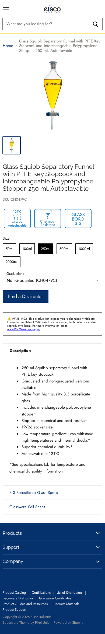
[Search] (95, 24)
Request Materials (66, 603)
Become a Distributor (18, 598)
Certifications (41, 592)
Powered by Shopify (68, 622)
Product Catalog (14, 592)
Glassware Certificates (55, 598)
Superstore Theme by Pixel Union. (27, 622)
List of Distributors (69, 592)
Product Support (14, 609)
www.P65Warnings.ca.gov (23, 329)
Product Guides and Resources (25, 603)
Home (8, 46)
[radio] (9, 248)
